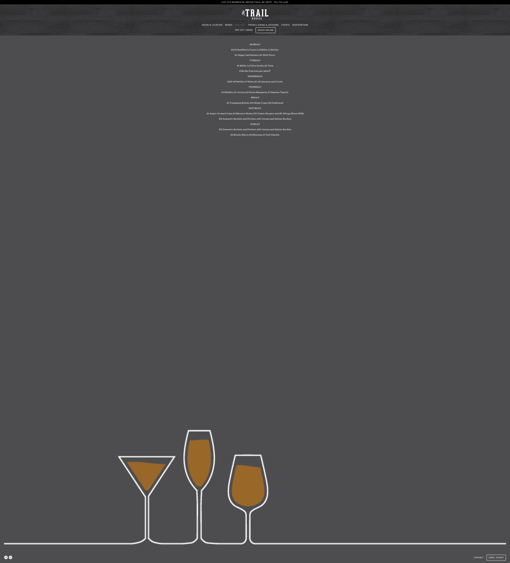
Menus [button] (228, 25)
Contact (479, 557)
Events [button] (285, 25)
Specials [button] (240, 25)
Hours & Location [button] (212, 25)
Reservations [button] (300, 25)
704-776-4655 (281, 2)
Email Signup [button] (496, 557)
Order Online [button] (265, 30)
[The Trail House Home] (255, 14)
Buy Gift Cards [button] (244, 30)
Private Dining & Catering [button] (263, 25)
